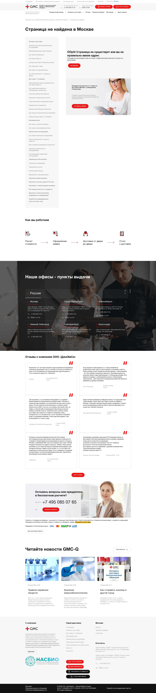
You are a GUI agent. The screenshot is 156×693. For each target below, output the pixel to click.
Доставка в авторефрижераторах (39, 128)
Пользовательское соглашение (36, 688)
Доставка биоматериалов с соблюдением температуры (37, 89)
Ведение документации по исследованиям (37, 149)
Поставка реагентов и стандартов (40, 189)
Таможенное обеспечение (38, 159)
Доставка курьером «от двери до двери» (39, 74)
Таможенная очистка (35, 167)
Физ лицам (109, 12)
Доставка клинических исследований (40, 135)
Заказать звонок (51, 509)
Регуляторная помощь (36, 171)
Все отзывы (78, 474)
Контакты (110, 1)
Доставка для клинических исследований (42, 113)
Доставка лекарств (35, 58)
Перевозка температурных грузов (39, 97)
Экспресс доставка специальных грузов (41, 62)
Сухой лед (99, 633)
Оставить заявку (80, 106)
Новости (69, 648)
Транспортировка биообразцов (39, 94)
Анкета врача (122, 12)
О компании (29, 1)
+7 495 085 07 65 (69, 7)
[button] (76, 293)
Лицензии (31, 651)
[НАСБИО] (42, 660)
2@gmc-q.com (35, 317)
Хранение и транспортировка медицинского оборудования (39, 194)
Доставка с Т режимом (37, 79)
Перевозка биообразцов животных (40, 109)
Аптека (88, 12)
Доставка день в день (36, 66)
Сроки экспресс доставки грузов (77, 645)
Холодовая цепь (68, 1)
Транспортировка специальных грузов (41, 101)
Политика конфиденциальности (36, 690)
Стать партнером (79, 676)
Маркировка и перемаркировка (38, 174)
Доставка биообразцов (36, 54)
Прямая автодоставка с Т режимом (40, 116)
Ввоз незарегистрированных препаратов (42, 145)
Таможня (100, 1)
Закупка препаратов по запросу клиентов (39, 140)
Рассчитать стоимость (79, 671)
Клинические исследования (85, 1)
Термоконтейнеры (98, 12)
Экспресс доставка (74, 12)
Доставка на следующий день (38, 70)
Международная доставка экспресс (40, 51)
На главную (74, 65)
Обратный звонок (76, 666)
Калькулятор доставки (83, 522)
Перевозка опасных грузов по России (41, 182)
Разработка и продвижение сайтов (119, 688)
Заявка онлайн (105, 6)
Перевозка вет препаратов (37, 105)
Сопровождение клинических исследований (38, 155)
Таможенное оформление (37, 163)
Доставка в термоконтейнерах (38, 124)
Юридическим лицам (56, 12)
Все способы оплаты (35, 531)
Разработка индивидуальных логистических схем (38, 200)
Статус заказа (123, 6)
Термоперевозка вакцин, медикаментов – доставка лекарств (42, 84)
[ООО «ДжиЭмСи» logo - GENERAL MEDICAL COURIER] (31, 7)
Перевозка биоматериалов (38, 178)
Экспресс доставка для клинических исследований (40, 46)
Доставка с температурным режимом (48, 1)
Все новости (121, 549)
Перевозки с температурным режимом (42, 185)
